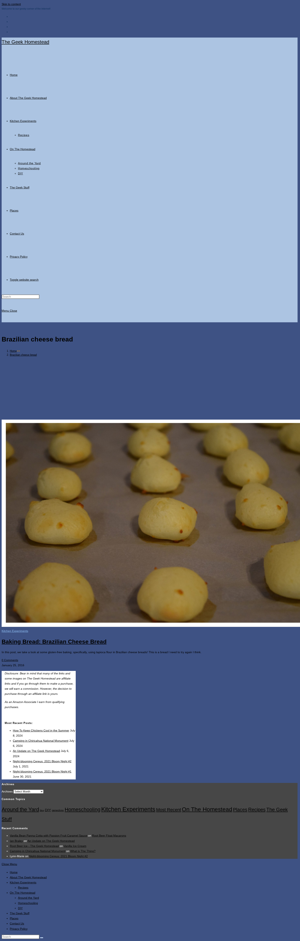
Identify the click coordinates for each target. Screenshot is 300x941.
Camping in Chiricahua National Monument (40, 740)
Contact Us (17, 923)
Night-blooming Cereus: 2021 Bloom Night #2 (42, 761)
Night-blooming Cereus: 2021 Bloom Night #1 (42, 771)
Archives (7, 791)
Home (14, 872)
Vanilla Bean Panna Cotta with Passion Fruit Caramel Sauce (48, 835)
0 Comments (10, 660)
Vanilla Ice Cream (75, 846)
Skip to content (11, 4)
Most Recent (168, 809)
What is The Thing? (83, 851)
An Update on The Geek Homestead (36, 751)
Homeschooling (82, 809)
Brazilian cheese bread (23, 354)
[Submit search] (41, 937)
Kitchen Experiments (15, 631)
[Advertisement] (149, 388)
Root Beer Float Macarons (109, 835)
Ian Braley (16, 840)
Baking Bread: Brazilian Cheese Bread (54, 641)
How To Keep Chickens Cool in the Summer (41, 730)
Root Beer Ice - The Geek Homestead (34, 846)
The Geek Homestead (25, 42)
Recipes (257, 809)
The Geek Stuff (19, 913)
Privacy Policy (19, 928)
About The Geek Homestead (28, 877)
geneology (58, 810)
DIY (48, 810)
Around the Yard (20, 809)
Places (240, 809)
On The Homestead (207, 809)
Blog (42, 810)
